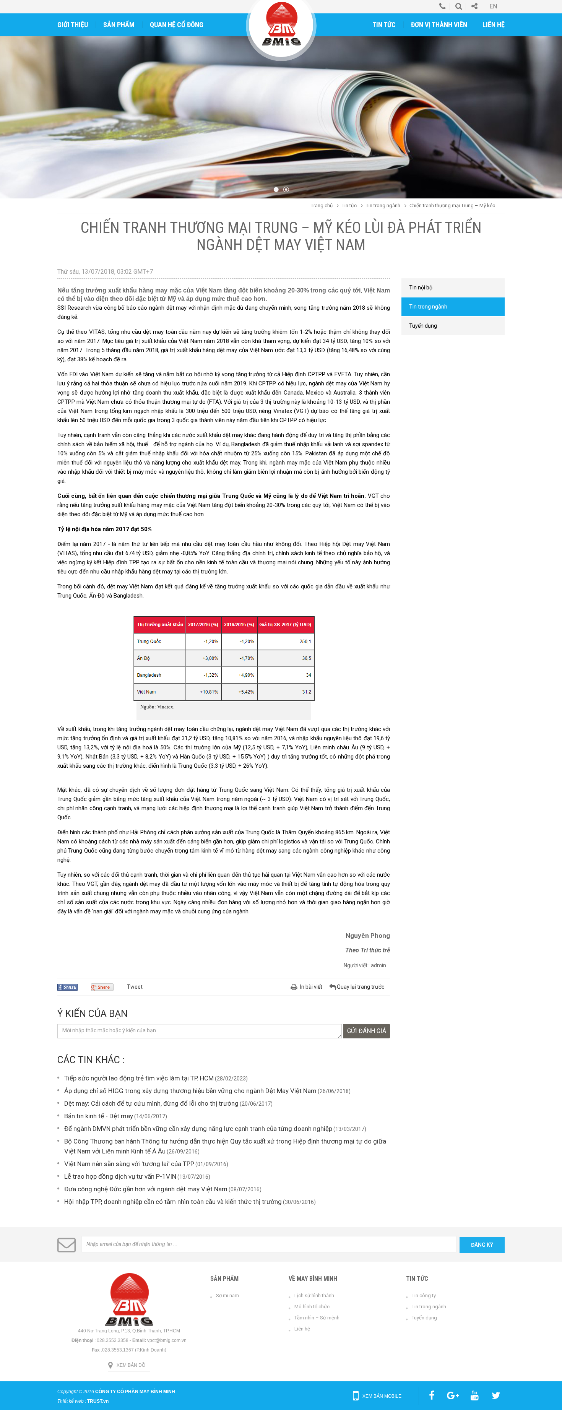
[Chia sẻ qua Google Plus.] (105, 987)
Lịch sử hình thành (314, 1295)
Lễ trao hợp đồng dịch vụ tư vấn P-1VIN (120, 1176)
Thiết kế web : (71, 1401)
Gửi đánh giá (366, 1031)
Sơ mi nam (227, 1295)
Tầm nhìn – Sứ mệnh (316, 1318)
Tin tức (349, 205)
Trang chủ (322, 205)
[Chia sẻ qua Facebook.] (70, 987)
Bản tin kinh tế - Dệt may (98, 1116)
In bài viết (311, 987)
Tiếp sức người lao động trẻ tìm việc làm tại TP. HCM (139, 1078)
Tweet (135, 987)
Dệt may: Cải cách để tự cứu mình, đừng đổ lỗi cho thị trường (151, 1103)
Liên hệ (302, 1329)
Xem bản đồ (131, 1365)
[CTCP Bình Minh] (281, 23)
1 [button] (276, 190)
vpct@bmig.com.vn (167, 1340)
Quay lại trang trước (360, 987)
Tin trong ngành (383, 205)
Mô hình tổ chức (312, 1306)
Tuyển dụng (424, 1318)
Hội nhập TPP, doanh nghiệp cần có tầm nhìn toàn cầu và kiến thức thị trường (173, 1201)
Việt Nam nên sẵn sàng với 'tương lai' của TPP (129, 1164)
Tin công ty (424, 1295)
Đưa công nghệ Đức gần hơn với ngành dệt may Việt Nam (145, 1189)
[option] (281, 104)
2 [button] (286, 190)
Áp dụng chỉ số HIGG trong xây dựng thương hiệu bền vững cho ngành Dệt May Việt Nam (190, 1091)
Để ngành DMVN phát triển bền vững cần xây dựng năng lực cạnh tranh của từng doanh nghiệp (198, 1128)
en (493, 6)
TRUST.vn (98, 1401)
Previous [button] (12, 106)
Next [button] (549, 106)
